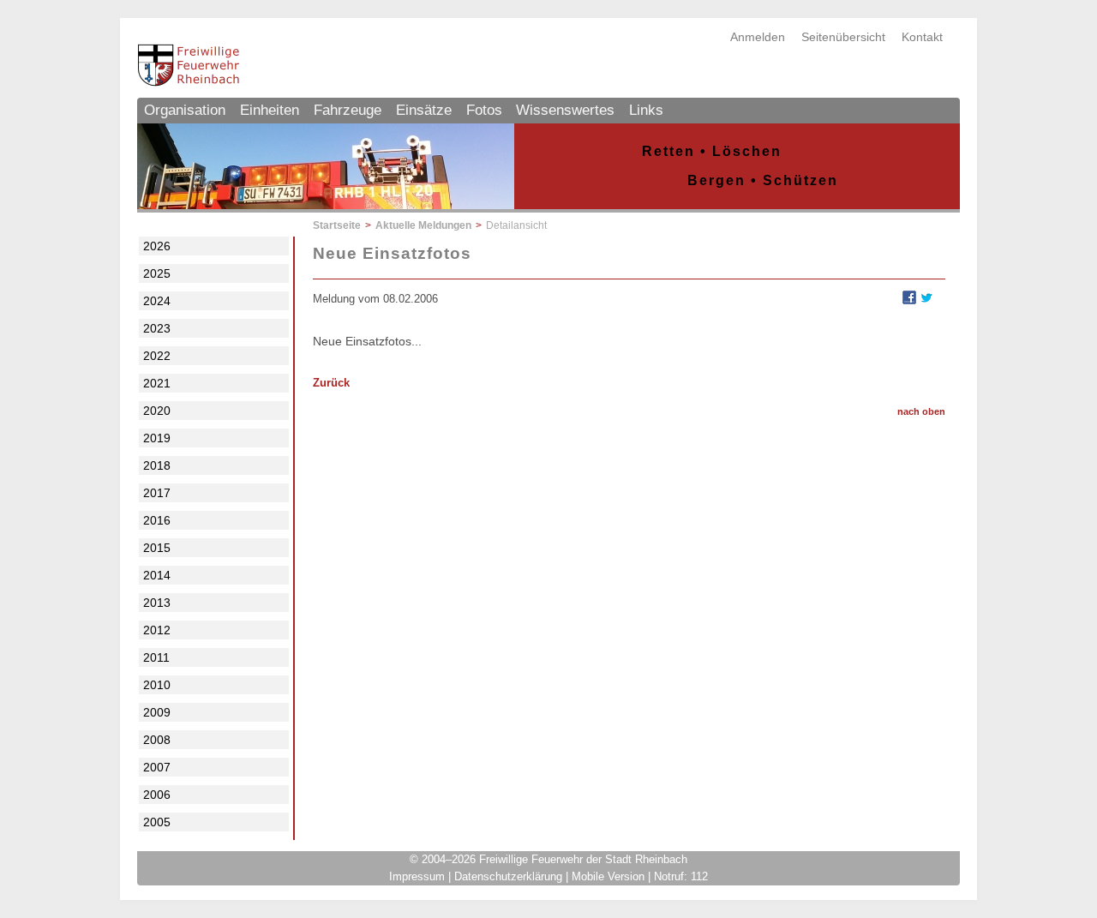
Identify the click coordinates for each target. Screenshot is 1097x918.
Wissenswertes (565, 110)
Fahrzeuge (347, 110)
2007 (157, 767)
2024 (157, 301)
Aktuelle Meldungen (423, 225)
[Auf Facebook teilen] (909, 300)
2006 (157, 794)
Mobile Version (608, 877)
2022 (157, 356)
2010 (157, 685)
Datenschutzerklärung (508, 877)
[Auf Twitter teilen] (926, 300)
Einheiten (269, 110)
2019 (157, 438)
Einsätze (424, 110)
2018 (157, 465)
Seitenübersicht (843, 37)
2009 (157, 712)
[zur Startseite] (188, 82)
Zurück (331, 383)
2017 (157, 493)
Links (646, 110)
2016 (157, 520)
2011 (156, 657)
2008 (157, 740)
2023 (157, 328)
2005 (157, 822)
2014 (157, 575)
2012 (157, 630)
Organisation (184, 110)
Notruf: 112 (681, 877)
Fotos (484, 110)
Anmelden (757, 37)
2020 (157, 410)
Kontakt (922, 37)
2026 (157, 246)
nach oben (921, 411)
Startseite (337, 225)
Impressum (417, 877)
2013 (157, 602)
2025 (157, 273)
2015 (157, 548)
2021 (157, 383)
